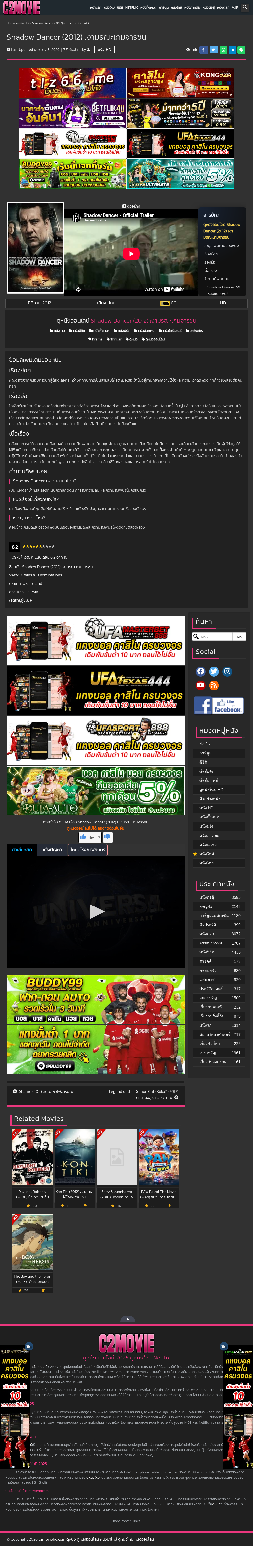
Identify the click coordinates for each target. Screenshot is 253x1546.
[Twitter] (214, 672)
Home (11, 23)
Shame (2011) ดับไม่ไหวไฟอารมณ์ (45, 1092)
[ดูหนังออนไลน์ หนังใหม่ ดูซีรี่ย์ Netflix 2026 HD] (21, 9)
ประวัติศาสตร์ (211, 989)
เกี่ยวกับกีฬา (209, 1043)
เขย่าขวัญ (196, 331)
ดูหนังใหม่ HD (211, 790)
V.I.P (235, 7)
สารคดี (205, 961)
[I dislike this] (108, 837)
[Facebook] (201, 672)
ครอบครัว (207, 970)
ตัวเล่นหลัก (22, 850)
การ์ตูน (164, 7)
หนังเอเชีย (208, 844)
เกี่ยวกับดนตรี (210, 1007)
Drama (97, 339)
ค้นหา (239, 636)
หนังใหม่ (109, 7)
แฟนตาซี (207, 979)
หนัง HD (23, 23)
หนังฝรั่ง (123, 331)
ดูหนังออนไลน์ (155, 339)
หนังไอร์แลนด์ (172, 331)
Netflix (131, 7)
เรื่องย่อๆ (210, 254)
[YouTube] (201, 685)
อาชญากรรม (210, 943)
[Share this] (203, 50)
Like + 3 (93, 838)
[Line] (241, 50)
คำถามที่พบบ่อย (216, 279)
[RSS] (214, 685)
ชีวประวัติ (207, 925)
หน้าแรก (95, 7)
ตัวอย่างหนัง (209, 799)
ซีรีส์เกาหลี (208, 780)
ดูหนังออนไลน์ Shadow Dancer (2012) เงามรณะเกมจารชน (221, 231)
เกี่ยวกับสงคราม (213, 1062)
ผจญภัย (205, 906)
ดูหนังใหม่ (93, 1477)
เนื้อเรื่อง (210, 271)
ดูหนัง (133, 339)
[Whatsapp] (223, 50)
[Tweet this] (214, 49)
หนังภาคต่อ (192, 7)
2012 (46, 303)
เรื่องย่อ (209, 262)
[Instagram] (227, 672)
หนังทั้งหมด (148, 7)
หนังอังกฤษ (146, 331)
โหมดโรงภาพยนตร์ (88, 850)
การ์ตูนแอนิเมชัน (214, 915)
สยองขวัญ (208, 998)
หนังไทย (176, 7)
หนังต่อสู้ (209, 7)
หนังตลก (223, 7)
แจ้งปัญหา (52, 850)
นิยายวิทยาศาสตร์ (214, 1034)
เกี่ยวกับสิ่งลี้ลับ (211, 1016)
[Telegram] (232, 50)
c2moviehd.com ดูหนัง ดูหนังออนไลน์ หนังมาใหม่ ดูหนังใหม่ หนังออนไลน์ (96, 1539)
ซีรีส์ (120, 7)
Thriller (116, 339)
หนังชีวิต (78, 331)
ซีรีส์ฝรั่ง (206, 771)
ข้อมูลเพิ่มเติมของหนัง (221, 246)
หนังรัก (205, 1025)
